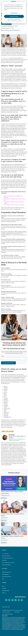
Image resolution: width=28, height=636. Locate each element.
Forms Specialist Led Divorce (7, 558)
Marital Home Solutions (6, 576)
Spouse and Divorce (15, 30)
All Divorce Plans (5, 553)
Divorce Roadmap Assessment (8, 562)
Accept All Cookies (14, 16)
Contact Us (4, 588)
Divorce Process (5, 30)
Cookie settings (14, 12)
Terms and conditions (6, 612)
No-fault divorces (5, 58)
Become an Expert (5, 590)
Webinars (4, 593)
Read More (4, 498)
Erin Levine (11, 434)
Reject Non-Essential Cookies (14, 19)
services (14, 426)
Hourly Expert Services (6, 564)
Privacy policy (17, 612)
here (13, 209)
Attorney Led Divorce (6, 556)
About (3, 586)
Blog (3, 579)
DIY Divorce (4, 560)
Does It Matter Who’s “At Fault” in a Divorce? (14, 205)
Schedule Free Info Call (6, 572)
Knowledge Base (5, 574)
